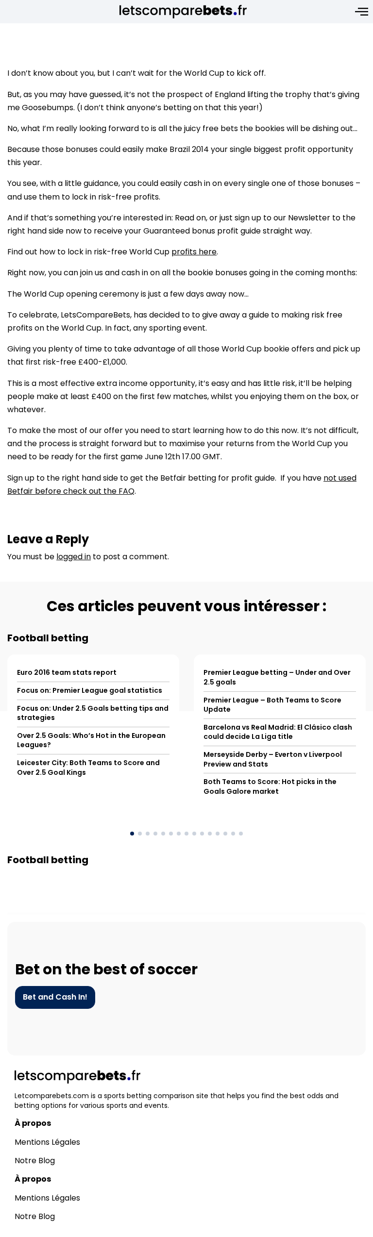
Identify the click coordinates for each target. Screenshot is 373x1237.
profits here (194, 251)
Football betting (47, 638)
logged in (73, 556)
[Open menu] (361, 12)
